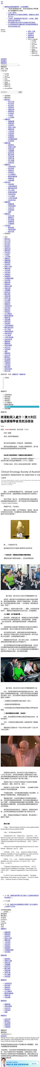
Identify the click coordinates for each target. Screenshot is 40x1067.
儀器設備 (11, 109)
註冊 (33, 31)
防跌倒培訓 (12, 194)
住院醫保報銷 (12, 139)
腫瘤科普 (11, 178)
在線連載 (11, 180)
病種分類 (11, 149)
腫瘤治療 (7, 143)
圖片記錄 (11, 231)
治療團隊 (11, 151)
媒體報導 (11, 221)
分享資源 (7, 225)
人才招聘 (11, 117)
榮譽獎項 (11, 111)
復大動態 (11, 219)
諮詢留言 (31, 33)
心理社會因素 (12, 198)
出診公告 (11, 216)
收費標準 (11, 137)
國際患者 (11, 129)
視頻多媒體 (12, 229)
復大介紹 (11, 101)
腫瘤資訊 (7, 214)
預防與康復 (12, 206)
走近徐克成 (12, 200)
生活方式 (11, 208)
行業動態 (11, 223)
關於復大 (7, 99)
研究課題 (11, 168)
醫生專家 (11, 155)
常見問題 (11, 141)
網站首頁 (7, 97)
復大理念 (11, 103)
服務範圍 (11, 121)
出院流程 (11, 133)
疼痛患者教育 (12, 192)
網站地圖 (31, 37)
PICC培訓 (11, 190)
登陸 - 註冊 (4, 69)
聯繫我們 (4, 67)
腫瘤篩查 (11, 204)
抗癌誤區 (11, 162)
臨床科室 (11, 153)
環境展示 (11, 107)
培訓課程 (11, 184)
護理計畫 (11, 158)
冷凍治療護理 (12, 186)
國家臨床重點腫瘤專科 (11, 6)
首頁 (5, 237)
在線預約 (7, 95)
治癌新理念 (12, 166)
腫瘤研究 (7, 164)
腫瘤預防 (7, 202)
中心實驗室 (12, 174)
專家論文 (11, 170)
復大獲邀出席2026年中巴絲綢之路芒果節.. (22, 22)
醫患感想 (11, 227)
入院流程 (11, 131)
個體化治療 (12, 147)
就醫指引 (7, 119)
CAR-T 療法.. (12, 12)
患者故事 (11, 156)
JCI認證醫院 (24, 6)
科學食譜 (11, 210)
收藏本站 (31, 35)
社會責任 (11, 113)
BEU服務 (11, 160)
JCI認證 (10, 115)
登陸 (29, 31)
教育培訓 (7, 182)
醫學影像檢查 (12, 176)
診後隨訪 (11, 135)
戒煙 (9, 212)
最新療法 (11, 145)
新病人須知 (12, 127)
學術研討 (11, 172)
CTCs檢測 (11, 196)
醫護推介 (11, 218)
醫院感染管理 (12, 188)
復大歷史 (11, 105)
